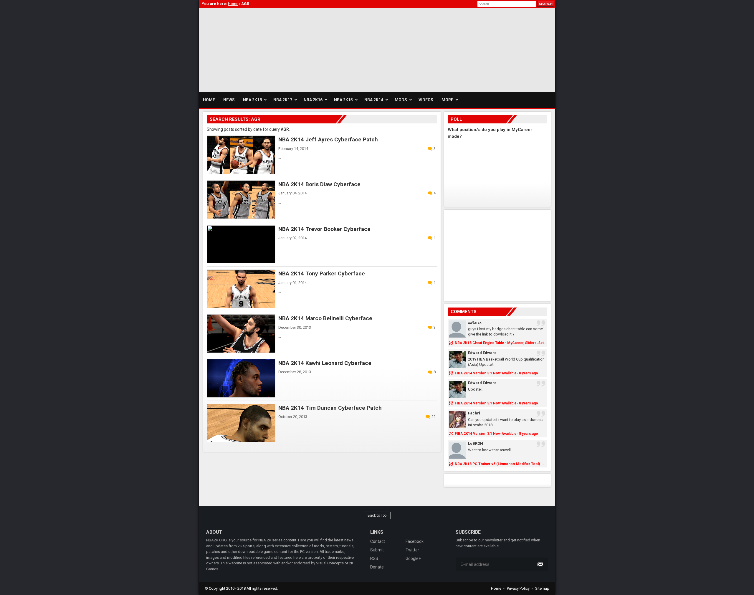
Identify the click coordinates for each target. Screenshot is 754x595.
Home (496, 588)
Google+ (413, 558)
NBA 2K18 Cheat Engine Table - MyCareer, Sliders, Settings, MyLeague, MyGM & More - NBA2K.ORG (538, 343)
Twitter (412, 550)
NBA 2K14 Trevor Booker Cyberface (324, 229)
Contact (377, 541)
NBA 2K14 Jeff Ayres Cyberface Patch (328, 139)
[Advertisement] (306, 49)
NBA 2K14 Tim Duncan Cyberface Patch (330, 407)
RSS (374, 558)
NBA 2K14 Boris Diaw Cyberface (319, 184)
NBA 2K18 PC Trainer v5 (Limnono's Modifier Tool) (497, 464)
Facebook (415, 541)
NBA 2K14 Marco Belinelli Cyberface (325, 318)
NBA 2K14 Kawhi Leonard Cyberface (324, 363)
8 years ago (528, 373)
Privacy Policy (518, 588)
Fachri (474, 413)
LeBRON (475, 443)
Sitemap (542, 588)
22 (433, 416)
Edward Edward (482, 353)
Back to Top (377, 515)
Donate (377, 567)
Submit (377, 550)
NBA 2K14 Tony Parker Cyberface (321, 273)
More (447, 99)
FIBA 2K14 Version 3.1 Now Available (485, 373)
